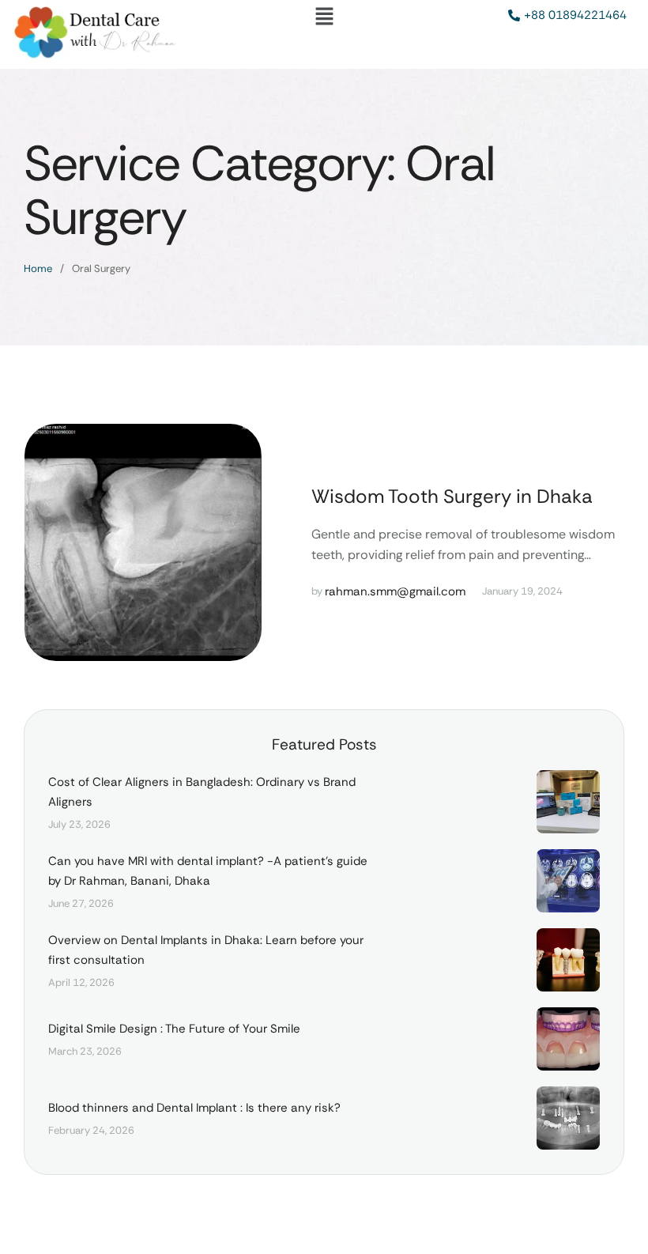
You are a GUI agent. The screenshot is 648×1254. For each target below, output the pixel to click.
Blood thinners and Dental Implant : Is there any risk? (194, 1108)
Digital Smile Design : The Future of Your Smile (174, 1029)
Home (38, 268)
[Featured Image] (143, 542)
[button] (324, 17)
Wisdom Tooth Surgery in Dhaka (452, 496)
